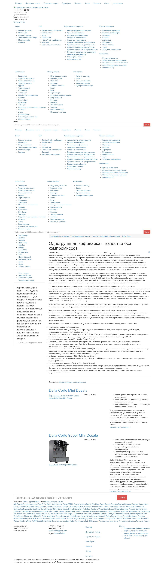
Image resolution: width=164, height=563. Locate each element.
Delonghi (48, 509)
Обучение (54, 80)
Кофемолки (104, 53)
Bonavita (114, 504)
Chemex (87, 506)
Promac (119, 516)
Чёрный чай (46, 37)
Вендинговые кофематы (76, 54)
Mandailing (134, 513)
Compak (26, 509)
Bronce (141, 504)
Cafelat (30, 506)
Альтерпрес (61, 521)
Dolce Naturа (63, 509)
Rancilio (126, 516)
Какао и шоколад (82, 76)
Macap (117, 513)
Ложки (20, 112)
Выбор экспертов (25, 277)
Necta (49, 516)
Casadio (21, 240)
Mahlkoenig (124, 513)
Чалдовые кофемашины (76, 37)
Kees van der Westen (51, 513)
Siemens (70, 518)
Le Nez (101, 513)
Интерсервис (80, 521)
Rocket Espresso (24, 259)
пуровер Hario (33, 501)
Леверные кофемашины (76, 40)
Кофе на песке (56, 78)
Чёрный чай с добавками (52, 40)
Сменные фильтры (83, 80)
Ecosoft (112, 509)
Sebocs (63, 518)
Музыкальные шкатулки (51, 44)
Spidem (89, 518)
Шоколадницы (24, 114)
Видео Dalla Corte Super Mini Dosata (63, 465)
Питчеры (21, 109)
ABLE (16, 504)
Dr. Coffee (86, 509)
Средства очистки (83, 83)
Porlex (113, 516)
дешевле (62, 382)
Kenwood (63, 513)
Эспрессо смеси (24, 35)
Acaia (20, 504)
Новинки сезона (24, 275)
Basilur (76, 504)
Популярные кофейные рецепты (137, 528)
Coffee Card (108, 506)
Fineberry (40, 511)
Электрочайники (56, 104)
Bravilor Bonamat (124, 504)
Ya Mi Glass (36, 521)
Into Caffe (141, 511)
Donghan (78, 509)
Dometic (71, 509)
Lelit (20, 254)
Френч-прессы (108, 44)
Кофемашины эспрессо (73, 26)
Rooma (39, 518)
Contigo (33, 509)
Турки (104, 47)
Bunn (147, 504)
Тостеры (53, 107)
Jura (24, 513)
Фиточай (45, 42)
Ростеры (53, 102)
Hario (110, 511)
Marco (140, 513)
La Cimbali (22, 250)
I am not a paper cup (120, 511)
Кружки (21, 85)
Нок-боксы (22, 102)
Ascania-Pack (36, 504)
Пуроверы (106, 35)
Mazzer (21, 516)
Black (97, 504)
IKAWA (131, 511)
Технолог (139, 521)
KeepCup (39, 513)
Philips (108, 516)
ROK (34, 518)
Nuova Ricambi (87, 516)
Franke (55, 511)
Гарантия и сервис (51, 3)
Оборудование (53, 71)
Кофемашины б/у (74, 59)
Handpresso (102, 511)
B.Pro (44, 504)
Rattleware (133, 516)
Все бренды (23, 235)
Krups (70, 513)
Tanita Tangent (98, 518)
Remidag (141, 516)
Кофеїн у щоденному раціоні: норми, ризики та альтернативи (136, 531)
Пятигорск (94, 521)
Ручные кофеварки (106, 26)
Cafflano (43, 506)
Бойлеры (54, 83)
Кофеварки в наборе (75, 56)
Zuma (54, 521)
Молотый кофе (24, 40)
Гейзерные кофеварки (111, 32)
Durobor (94, 509)
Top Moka (145, 518)
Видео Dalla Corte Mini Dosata (60, 398)
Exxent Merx (25, 511)
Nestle (72, 516)
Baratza (59, 504)
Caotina (58, 506)
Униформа (22, 76)
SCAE (50, 518)
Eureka (138, 509)
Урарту (146, 521)
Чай (40, 26)
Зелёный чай (47, 32)
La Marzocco (23, 252)
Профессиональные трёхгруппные (81, 47)
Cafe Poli (23, 506)
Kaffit (29, 513)
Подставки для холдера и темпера (32, 107)
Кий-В (87, 521)
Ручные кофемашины (75, 32)
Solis (81, 518)
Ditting (55, 509)
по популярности (79, 382)
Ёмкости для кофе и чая (27, 116)
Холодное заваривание (111, 49)
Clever (100, 506)
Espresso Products (128, 509)
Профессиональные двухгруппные (81, 44)
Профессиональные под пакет (114, 65)
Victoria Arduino (24, 266)
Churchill (94, 506)
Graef (95, 511)
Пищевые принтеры (58, 112)
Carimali (65, 506)
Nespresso (65, 516)
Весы (52, 90)
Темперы (22, 104)
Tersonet (119, 518)
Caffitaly (36, 506)
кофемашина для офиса (53, 501)
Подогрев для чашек (58, 76)
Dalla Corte (22, 242)
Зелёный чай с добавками (52, 30)
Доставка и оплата (33, 3)
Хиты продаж (23, 273)
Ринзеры (53, 100)
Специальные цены (26, 280)
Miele (32, 516)
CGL (82, 506)
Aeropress (27, 504)
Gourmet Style (87, 511)
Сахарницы (22, 90)
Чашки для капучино (26, 80)
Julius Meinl (18, 513)
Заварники (22, 92)
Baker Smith (51, 504)
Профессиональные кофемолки (115, 62)
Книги (52, 88)
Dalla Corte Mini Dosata (68, 390)
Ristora (16, 518)
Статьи (87, 3)
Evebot (144, 509)
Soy (84, 518)
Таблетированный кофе (27, 37)
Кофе (17, 26)
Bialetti (88, 504)
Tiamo (133, 518)
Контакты (97, 3)
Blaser (102, 504)
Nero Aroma (56, 516)
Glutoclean (77, 511)
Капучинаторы (56, 97)
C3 (18, 506)
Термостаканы (24, 88)
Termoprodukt (110, 518)
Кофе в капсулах (25, 30)
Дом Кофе (70, 521)
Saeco (20, 262)
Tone (138, 518)
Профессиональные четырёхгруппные (82, 49)
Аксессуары (20, 71)
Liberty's (111, 513)
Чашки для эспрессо (26, 78)
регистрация (118, 3)
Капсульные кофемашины (77, 35)
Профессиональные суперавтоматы (81, 52)
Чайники (21, 97)
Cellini (77, 506)
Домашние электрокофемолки (114, 60)
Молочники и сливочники (28, 95)
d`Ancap (100, 509)
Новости (77, 3)
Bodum (108, 504)
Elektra (118, 509)
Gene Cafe (69, 511)
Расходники (77, 71)
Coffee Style (129, 506)
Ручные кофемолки (110, 58)
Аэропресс (106, 40)
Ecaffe (106, 509)
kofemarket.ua (59, 533)
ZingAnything (46, 521)
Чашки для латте (25, 83)
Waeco (28, 521)
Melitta (26, 516)
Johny (147, 511)
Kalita (33, 513)
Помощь (18, 3)
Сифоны (105, 37)
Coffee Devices (119, 506)
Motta (36, 516)
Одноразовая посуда (84, 85)
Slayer (20, 264)
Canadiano (51, 506)
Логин (106, 3)
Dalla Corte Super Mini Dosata (73, 435)
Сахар (78, 78)
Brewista (135, 504)
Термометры (55, 92)
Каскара (21, 42)
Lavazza (94, 513)
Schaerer (56, 518)
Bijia (93, 504)
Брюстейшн (22, 100)
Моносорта (22, 32)
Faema (33, 511)
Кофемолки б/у (108, 67)
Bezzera (21, 238)
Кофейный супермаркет (60, 236)
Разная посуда (24, 119)
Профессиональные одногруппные (81, 42)
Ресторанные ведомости (108, 521)
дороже (69, 382)
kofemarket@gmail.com (58, 530)
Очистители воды (57, 109)
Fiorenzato (48, 511)
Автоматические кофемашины (79, 30)
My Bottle (42, 516)
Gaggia (21, 247)
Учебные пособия (57, 85)
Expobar (21, 245)
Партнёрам (66, 3)
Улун (44, 35)
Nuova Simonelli (24, 257)
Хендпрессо (107, 42)
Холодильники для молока (60, 95)
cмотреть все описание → (120, 427)
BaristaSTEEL (68, 504)
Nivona (78, 516)
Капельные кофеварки (111, 30)
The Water (127, 518)
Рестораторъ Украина (127, 521)
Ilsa (135, 511)
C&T (15, 506)
